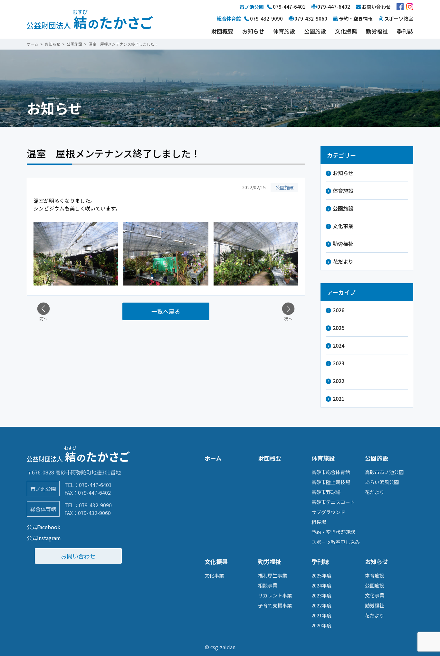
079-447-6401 (95, 485)
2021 (338, 398)
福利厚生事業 (272, 575)
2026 (338, 310)
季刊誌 (405, 31)
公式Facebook (43, 527)
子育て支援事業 (275, 605)
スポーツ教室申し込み (335, 542)
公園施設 (315, 31)
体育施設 (284, 31)
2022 (338, 381)
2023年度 (321, 595)
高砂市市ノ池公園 (384, 472)
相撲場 (318, 522)
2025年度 (321, 575)
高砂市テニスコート (333, 502)
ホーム (213, 458)
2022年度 (321, 605)
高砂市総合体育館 (330, 472)
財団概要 (222, 31)
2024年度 (321, 585)
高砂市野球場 (325, 492)
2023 (338, 363)
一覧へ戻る (165, 311)
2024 (338, 345)
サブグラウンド (328, 512)
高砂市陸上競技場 (330, 482)
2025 (338, 328)
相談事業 (267, 585)
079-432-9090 (95, 505)
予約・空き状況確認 (333, 532)
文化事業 (343, 226)
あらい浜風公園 (382, 482)
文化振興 (346, 31)
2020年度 (321, 625)
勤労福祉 (377, 31)
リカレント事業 (275, 595)
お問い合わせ (78, 556)
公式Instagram (44, 538)
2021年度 (321, 615)
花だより (343, 261)
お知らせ (253, 31)
